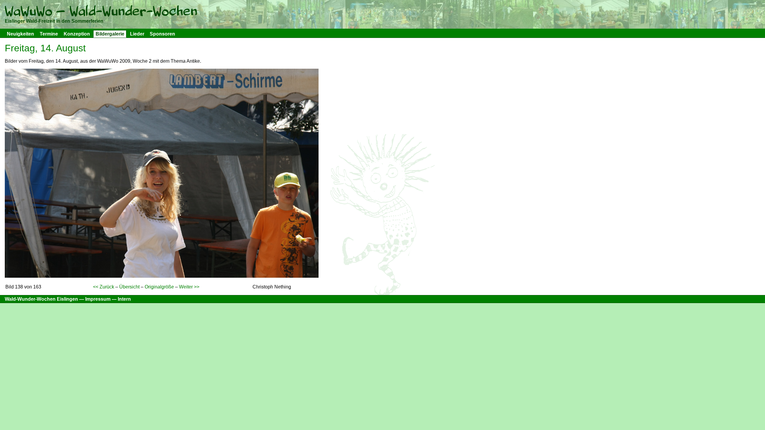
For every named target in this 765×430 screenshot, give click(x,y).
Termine (49, 33)
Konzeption (77, 33)
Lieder (137, 33)
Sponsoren (162, 33)
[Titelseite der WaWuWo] (101, 12)
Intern (124, 299)
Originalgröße (159, 286)
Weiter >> (189, 286)
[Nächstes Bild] (162, 276)
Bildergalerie (110, 33)
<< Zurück (103, 286)
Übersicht (129, 286)
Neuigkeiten (20, 33)
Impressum (98, 299)
